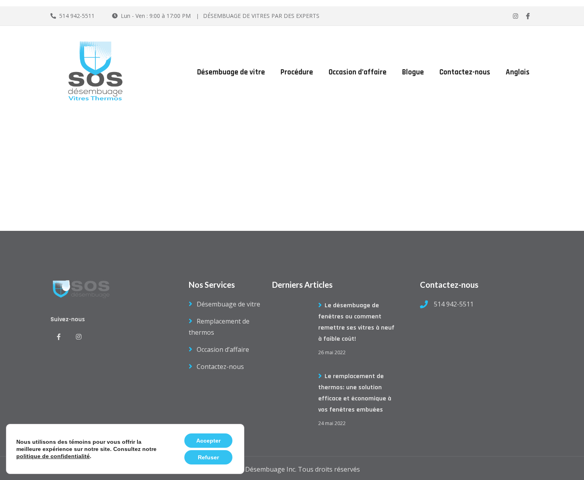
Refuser (208, 457)
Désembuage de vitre (231, 72)
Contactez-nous (464, 72)
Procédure (296, 72)
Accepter (208, 440)
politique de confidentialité (53, 456)
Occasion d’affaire (358, 72)
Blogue (413, 72)
